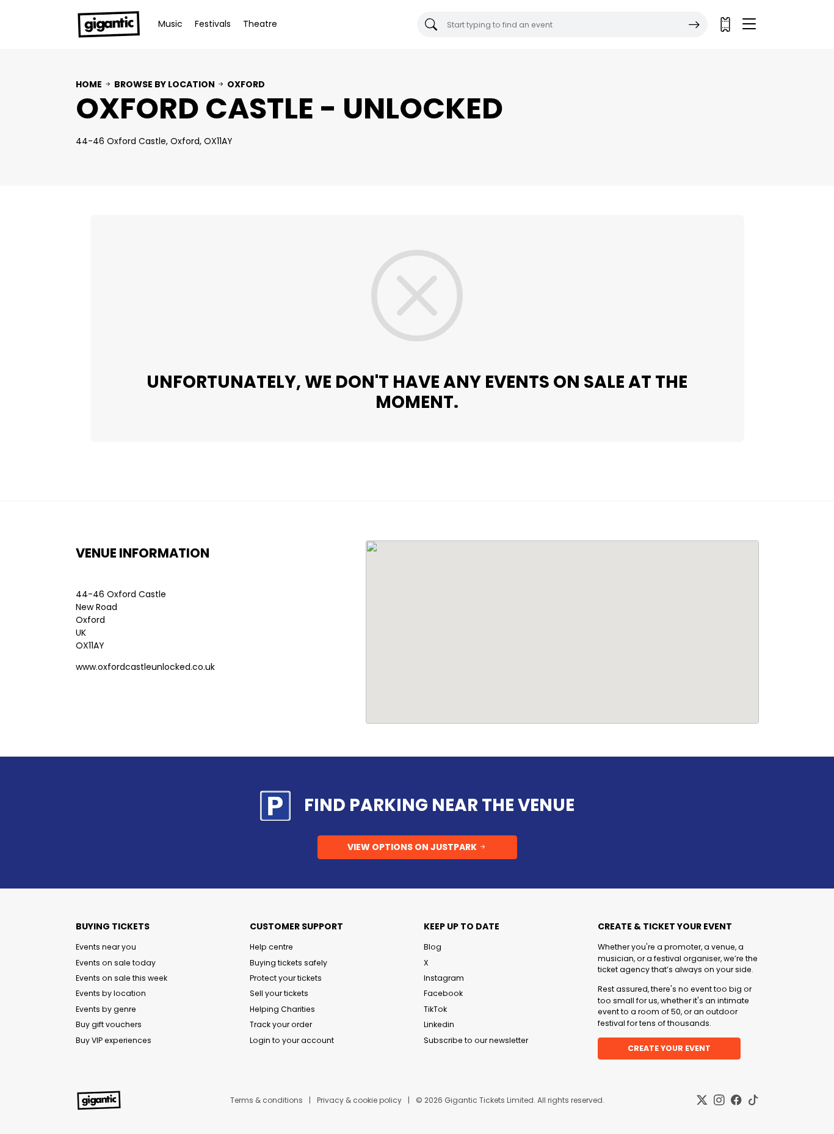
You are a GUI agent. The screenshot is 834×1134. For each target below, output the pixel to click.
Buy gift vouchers (109, 1024)
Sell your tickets (279, 993)
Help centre (271, 947)
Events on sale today (116, 963)
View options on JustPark (413, 847)
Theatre (260, 24)
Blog (432, 947)
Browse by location (164, 84)
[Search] (694, 24)
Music (170, 24)
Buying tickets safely (288, 963)
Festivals (213, 24)
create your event (669, 1048)
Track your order (281, 1024)
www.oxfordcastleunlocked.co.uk (145, 667)
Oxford (246, 84)
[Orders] (725, 24)
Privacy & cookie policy (359, 1100)
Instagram (444, 978)
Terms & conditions (266, 1100)
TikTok (435, 1009)
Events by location (111, 993)
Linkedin (439, 1024)
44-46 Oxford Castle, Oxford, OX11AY (154, 141)
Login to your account (292, 1040)
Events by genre (106, 1009)
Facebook (443, 993)
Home (89, 84)
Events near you (106, 947)
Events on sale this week (121, 978)
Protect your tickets (286, 978)
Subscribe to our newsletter (476, 1040)
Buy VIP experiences (113, 1040)
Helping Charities (282, 1009)
